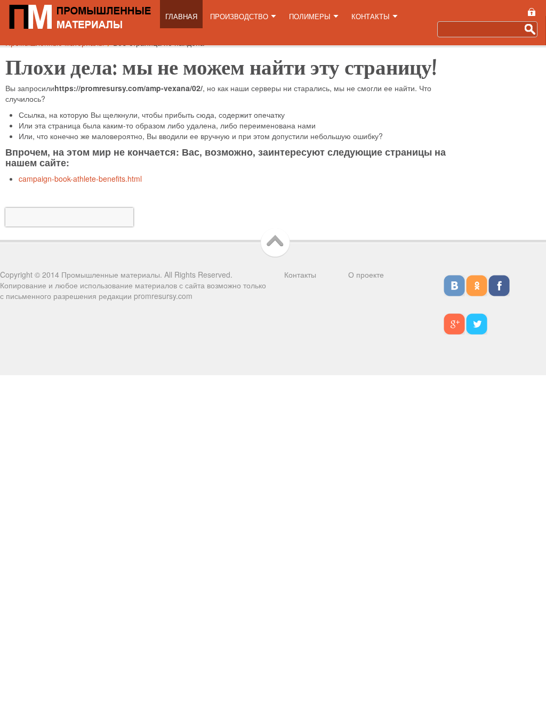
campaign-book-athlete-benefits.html (80, 178)
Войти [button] (531, 12)
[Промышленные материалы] (80, 15)
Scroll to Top (277, 242)
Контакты (300, 274)
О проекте (366, 274)
